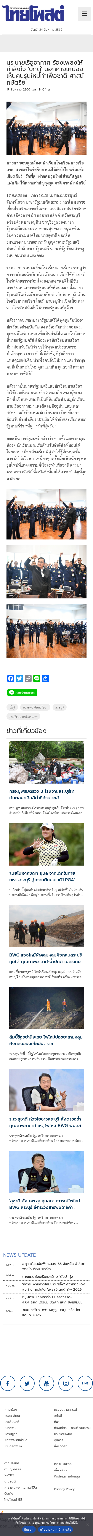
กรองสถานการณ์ (65, 1409)
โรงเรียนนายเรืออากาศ (23, 716)
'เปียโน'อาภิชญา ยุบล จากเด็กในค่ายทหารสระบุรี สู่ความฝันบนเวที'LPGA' (42, 876)
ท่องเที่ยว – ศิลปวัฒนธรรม (72, 1428)
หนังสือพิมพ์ (13, 1446)
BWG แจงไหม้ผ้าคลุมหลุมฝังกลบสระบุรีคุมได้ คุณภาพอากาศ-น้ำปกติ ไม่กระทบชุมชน (45, 961)
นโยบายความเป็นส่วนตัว (55, 1529)
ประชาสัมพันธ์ (63, 1434)
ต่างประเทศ (11, 1463)
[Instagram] (66, 1383)
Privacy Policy (64, 1489)
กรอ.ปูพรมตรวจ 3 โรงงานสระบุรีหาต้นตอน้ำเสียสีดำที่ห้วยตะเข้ (41, 794)
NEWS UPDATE (19, 1255)
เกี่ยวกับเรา (61, 1470)
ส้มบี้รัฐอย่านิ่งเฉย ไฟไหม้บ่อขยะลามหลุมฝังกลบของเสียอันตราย (46, 1040)
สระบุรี (59, 707)
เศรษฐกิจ (11, 1434)
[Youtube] (46, 1383)
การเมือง (11, 1409)
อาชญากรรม (12, 1469)
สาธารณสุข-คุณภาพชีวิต (20, 1487)
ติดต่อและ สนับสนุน (67, 1476)
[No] (87, 1524)
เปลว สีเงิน (12, 1416)
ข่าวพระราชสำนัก (16, 1440)
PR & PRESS (63, 1464)
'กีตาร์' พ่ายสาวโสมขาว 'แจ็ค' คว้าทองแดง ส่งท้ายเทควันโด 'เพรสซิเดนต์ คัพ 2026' (53, 1287)
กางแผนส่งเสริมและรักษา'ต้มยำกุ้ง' (48, 1276)
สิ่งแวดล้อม (61, 1446)
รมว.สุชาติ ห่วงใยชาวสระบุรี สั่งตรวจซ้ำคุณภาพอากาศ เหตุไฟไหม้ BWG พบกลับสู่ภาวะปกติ (46, 1125)
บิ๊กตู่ (12, 707)
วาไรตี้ (58, 1416)
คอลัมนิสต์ (12, 1422)
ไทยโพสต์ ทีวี (13, 1499)
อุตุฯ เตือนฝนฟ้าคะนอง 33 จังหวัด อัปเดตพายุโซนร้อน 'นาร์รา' (54, 1266)
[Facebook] (8, 1383)
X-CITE (9, 1475)
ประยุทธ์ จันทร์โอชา (35, 707)
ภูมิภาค (58, 1440)
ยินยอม (29, 1529)
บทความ (10, 1428)
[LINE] (85, 1383)
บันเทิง (8, 1493)
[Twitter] (27, 1383)
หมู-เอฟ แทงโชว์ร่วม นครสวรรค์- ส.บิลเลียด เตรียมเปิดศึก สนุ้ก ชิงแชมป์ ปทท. (51, 1300)
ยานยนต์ (10, 1481)
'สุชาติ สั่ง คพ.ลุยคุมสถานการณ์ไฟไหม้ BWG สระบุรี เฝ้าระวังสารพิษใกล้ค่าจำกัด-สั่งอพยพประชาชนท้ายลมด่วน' (44, 1207)
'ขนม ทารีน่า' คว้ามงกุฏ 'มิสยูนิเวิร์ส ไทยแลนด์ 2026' (52, 1312)
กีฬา (56, 1422)
